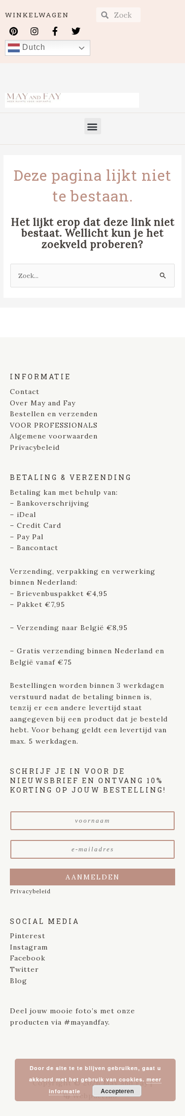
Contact (24, 391)
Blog (18, 980)
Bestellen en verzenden (54, 413)
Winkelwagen (37, 14)
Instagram (29, 947)
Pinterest (27, 935)
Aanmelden (93, 877)
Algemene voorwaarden (54, 436)
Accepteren (117, 1090)
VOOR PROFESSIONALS (54, 425)
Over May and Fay (42, 403)
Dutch (32, 47)
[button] (92, 126)
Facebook (27, 958)
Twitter (24, 969)
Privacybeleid (35, 447)
